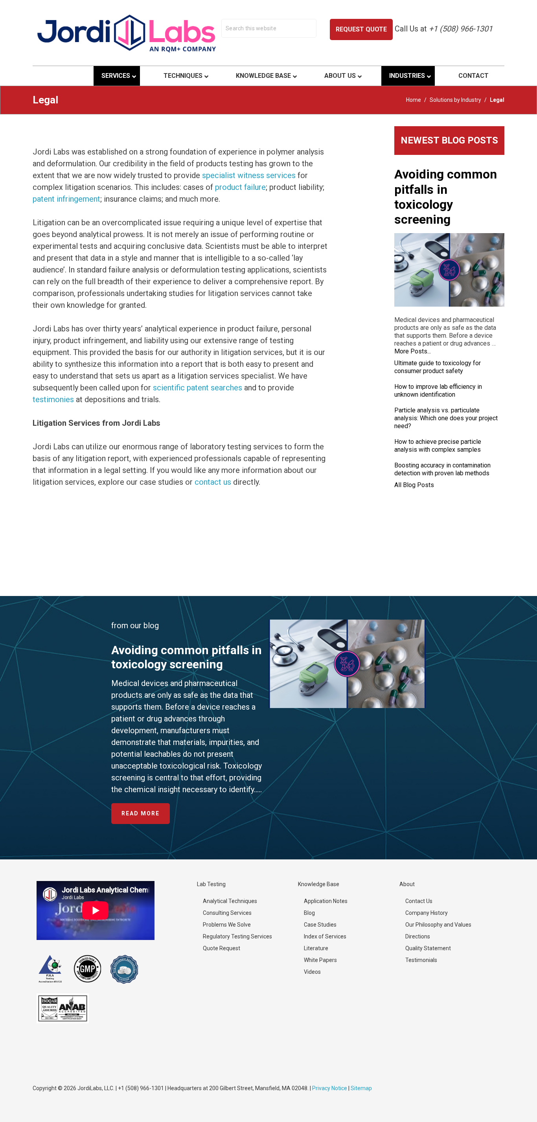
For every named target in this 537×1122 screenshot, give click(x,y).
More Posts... (412, 351)
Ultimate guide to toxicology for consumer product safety (437, 367)
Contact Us (418, 901)
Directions (417, 936)
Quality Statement (428, 948)
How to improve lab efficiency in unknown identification (438, 390)
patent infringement (66, 199)
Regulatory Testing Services (237, 936)
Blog (309, 913)
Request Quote (361, 29)
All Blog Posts (414, 485)
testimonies (53, 399)
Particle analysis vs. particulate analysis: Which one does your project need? (446, 418)
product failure (240, 187)
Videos (312, 972)
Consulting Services (227, 913)
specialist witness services (249, 175)
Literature (316, 948)
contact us (213, 482)
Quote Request (221, 948)
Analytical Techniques (230, 901)
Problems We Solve (227, 925)
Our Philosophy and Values (438, 925)
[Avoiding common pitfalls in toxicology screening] (449, 270)
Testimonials (421, 960)
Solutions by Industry (455, 100)
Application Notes (326, 901)
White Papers (320, 960)
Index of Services (325, 936)
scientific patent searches (197, 387)
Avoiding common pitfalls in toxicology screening (445, 197)
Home (413, 100)
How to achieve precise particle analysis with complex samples (437, 445)
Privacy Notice (329, 1088)
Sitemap (361, 1088)
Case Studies (320, 925)
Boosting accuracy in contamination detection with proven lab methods (442, 469)
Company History (426, 913)
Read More (145, 817)
